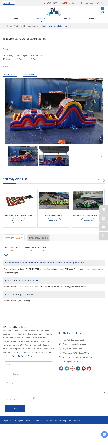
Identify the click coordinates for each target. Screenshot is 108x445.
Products (41, 19)
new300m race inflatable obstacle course (19, 215)
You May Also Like (15, 179)
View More (19, 220)
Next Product (30, 74)
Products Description (12, 247)
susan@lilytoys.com (78, 344)
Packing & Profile (31, 247)
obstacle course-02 (53, 215)
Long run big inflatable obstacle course (88, 215)
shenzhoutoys (75, 348)
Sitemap (62, 421)
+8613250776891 (81, 353)
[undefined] (54, 111)
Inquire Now (9, 74)
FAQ (44, 247)
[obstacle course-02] (54, 200)
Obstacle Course (30, 26)
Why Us (66, 19)
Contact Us (92, 19)
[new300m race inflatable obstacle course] (19, 200)
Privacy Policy (74, 421)
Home (15, 19)
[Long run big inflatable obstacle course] (88, 200)
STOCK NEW (50, 3)
